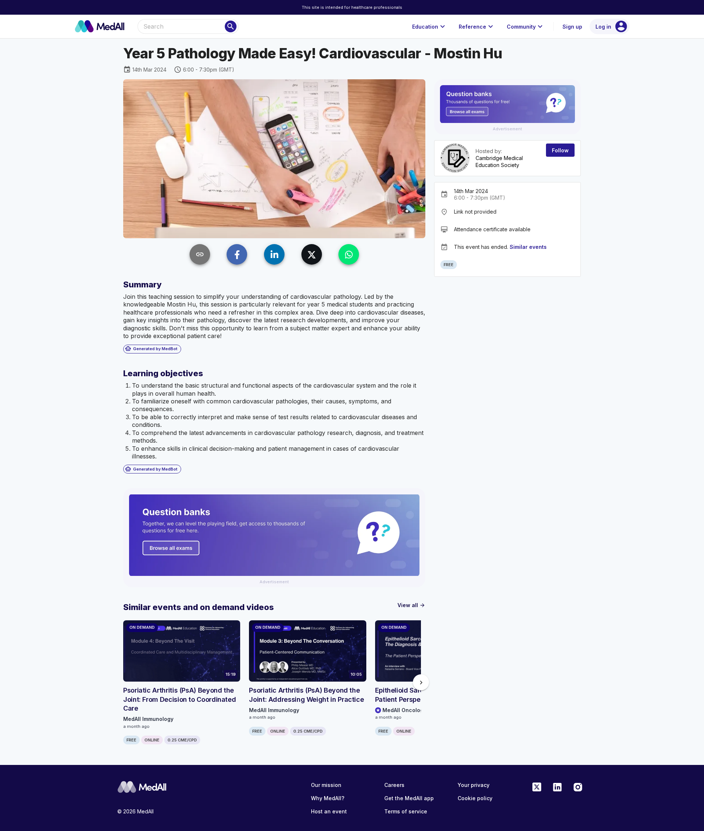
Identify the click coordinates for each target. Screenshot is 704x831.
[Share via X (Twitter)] (311, 254)
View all (411, 605)
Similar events (528, 247)
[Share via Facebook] (237, 254)
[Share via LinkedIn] (274, 254)
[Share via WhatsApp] (348, 254)
